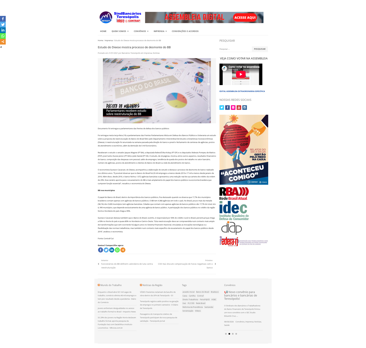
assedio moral (188, 292)
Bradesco (215, 292)
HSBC (213, 299)
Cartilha (192, 295)
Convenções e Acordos (185, 31)
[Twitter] (106, 249)
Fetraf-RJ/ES (205, 299)
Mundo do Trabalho (111, 285)
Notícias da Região (152, 285)
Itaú (184, 303)
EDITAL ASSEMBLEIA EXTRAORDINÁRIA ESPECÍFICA (242, 91)
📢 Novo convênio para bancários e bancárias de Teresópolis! (240, 295)
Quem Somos (119, 31)
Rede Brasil (200, 303)
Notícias (156, 53)
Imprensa (159, 31)
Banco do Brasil (202, 292)
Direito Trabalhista (190, 299)
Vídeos (198, 310)
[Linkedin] (111, 249)
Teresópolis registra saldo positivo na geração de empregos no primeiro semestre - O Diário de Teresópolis (159, 304)
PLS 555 (191, 303)
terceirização (188, 310)
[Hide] (1, 47)
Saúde (226, 325)
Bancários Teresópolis (131, 53)
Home (103, 31)
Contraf (200, 295)
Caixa (185, 295)
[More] (122, 249)
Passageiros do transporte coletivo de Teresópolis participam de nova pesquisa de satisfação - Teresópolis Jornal (158, 317)
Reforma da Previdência (193, 307)
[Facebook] (100, 249)
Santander (208, 307)
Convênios (140, 31)
